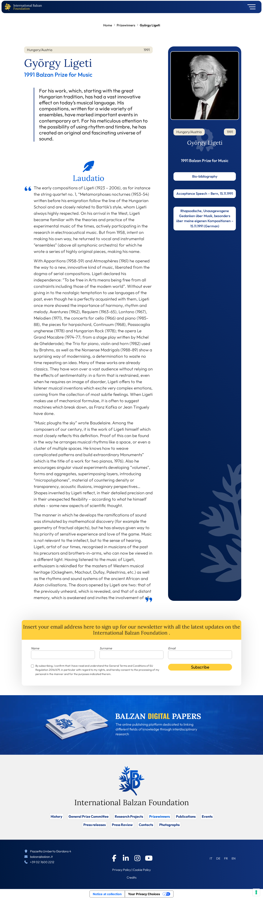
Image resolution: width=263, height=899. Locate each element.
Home (107, 25)
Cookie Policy (142, 870)
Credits (132, 877)
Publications (186, 816)
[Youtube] (149, 858)
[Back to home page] (9, 7)
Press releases (94, 825)
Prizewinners (126, 25)
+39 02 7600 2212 (42, 862)
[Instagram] (137, 858)
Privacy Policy (121, 870)
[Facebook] (114, 858)
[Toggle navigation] (250, 7)
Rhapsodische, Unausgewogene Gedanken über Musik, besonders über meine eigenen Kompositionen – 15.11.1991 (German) (204, 218)
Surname (106, 648)
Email (171, 648)
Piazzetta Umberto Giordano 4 (50, 851)
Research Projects (129, 816)
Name (35, 648)
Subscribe (200, 667)
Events (207, 816)
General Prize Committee (89, 816)
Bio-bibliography (204, 176)
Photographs (169, 825)
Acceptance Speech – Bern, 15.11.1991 (204, 193)
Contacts (146, 825)
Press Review (122, 825)
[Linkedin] (125, 858)
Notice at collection (107, 894)
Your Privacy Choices (144, 894)
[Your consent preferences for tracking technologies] (256, 892)
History (56, 816)
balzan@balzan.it (41, 857)
